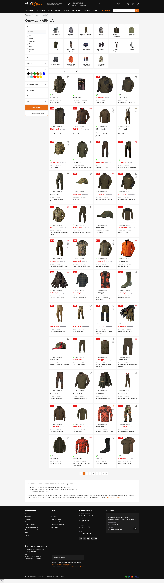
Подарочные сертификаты (33, 529)
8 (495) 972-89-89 (77, 3)
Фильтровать (36, 107)
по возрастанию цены (66, 71)
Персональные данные (57, 524)
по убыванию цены (80, 71)
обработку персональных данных (74, 566)
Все (136, 71)
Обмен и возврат (30, 524)
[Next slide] (138, 510)
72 (130, 71)
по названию (90, 71)
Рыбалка (66, 10)
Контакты (93, 4)
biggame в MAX (84, 527)
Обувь (95, 10)
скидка (104, 71)
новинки (98, 71)
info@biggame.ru (85, 533)
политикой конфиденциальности (61, 564)
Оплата (110, 4)
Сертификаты (105, 10)
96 (133, 71)
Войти (121, 4)
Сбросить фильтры (37, 113)
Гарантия (28, 519)
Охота (57, 10)
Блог (26, 532)
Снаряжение (76, 10)
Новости (27, 535)
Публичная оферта (56, 519)
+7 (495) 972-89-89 (113, 497)
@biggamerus (84, 520)
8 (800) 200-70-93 (77, 2)
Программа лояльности (32, 527)
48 (127, 71)
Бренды (30, 10)
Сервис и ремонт (30, 521)
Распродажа (40, 10)
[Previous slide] (135, 510)
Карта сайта (54, 527)
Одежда (87, 10)
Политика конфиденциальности (60, 521)
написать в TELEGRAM (78, 5)
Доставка (102, 4)
